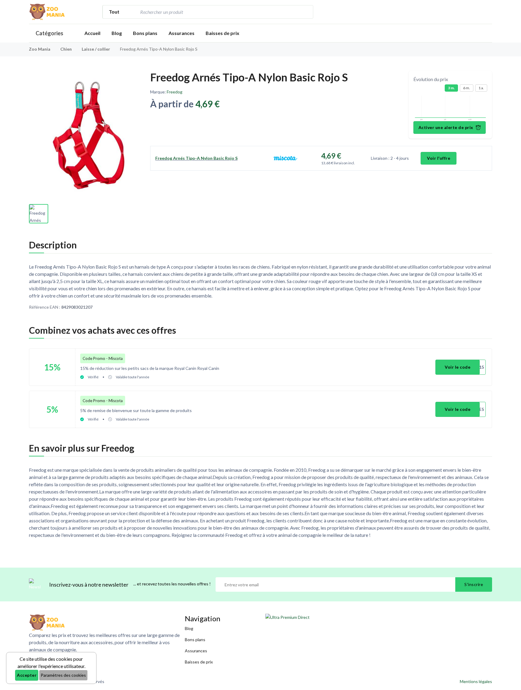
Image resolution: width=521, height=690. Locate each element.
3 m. (451, 88)
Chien (66, 49)
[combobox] (218, 11)
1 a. (481, 88)
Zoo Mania (39, 49)
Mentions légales (476, 681)
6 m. (466, 88)
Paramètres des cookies (63, 675)
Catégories (49, 33)
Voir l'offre (438, 158)
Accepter (26, 675)
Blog (117, 33)
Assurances (181, 33)
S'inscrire (473, 584)
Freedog (174, 91)
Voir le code (457, 367)
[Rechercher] (305, 11)
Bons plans (145, 33)
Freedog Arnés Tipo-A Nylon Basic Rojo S (196, 158)
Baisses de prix (222, 33)
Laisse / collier (96, 49)
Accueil (92, 33)
